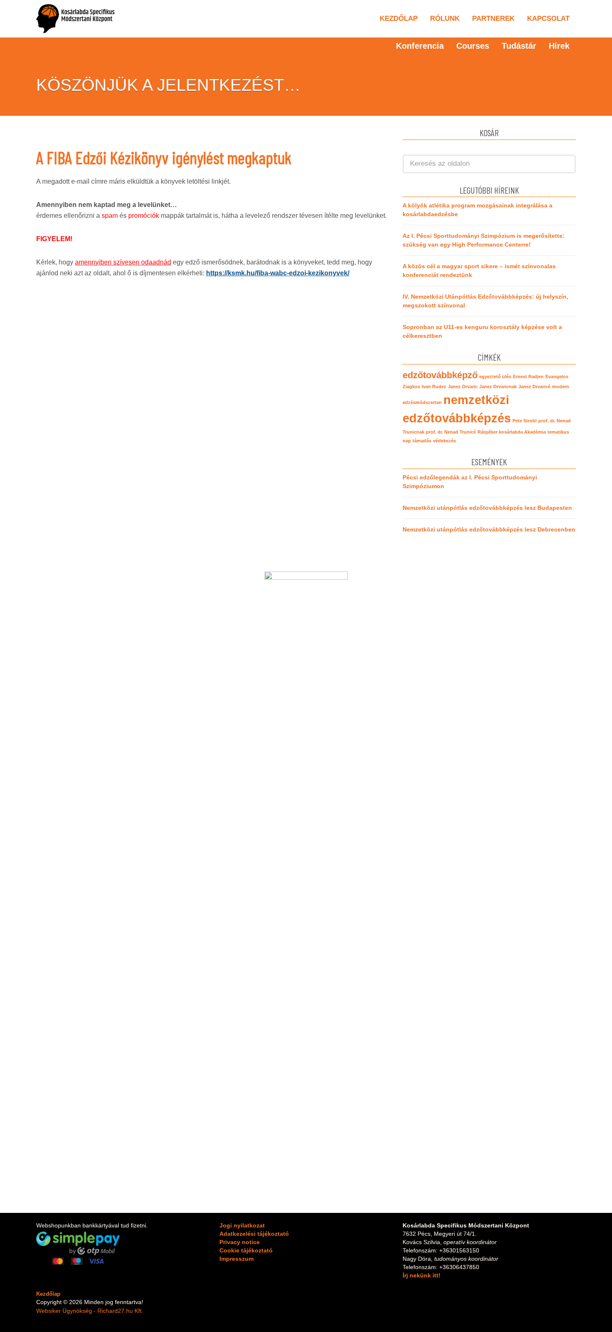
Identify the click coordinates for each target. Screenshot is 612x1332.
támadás (422, 440)
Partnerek (493, 18)
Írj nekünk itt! (421, 1275)
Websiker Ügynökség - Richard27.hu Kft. (89, 1310)
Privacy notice (239, 1242)
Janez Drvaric (463, 386)
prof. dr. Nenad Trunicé (451, 431)
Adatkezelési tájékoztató (254, 1233)
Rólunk (445, 18)
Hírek (559, 45)
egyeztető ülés (495, 376)
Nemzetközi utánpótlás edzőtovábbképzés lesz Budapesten (487, 507)
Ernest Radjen (528, 376)
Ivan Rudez (434, 386)
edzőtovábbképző (440, 375)
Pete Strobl (524, 420)
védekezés (444, 440)
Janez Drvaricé (534, 386)
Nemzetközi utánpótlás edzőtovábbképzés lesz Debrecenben (489, 529)
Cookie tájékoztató (246, 1250)
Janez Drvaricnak (498, 386)
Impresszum (236, 1258)
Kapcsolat (548, 18)
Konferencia (420, 45)
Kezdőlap (399, 18)
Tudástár (519, 45)
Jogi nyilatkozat (242, 1225)
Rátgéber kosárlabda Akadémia (512, 431)
